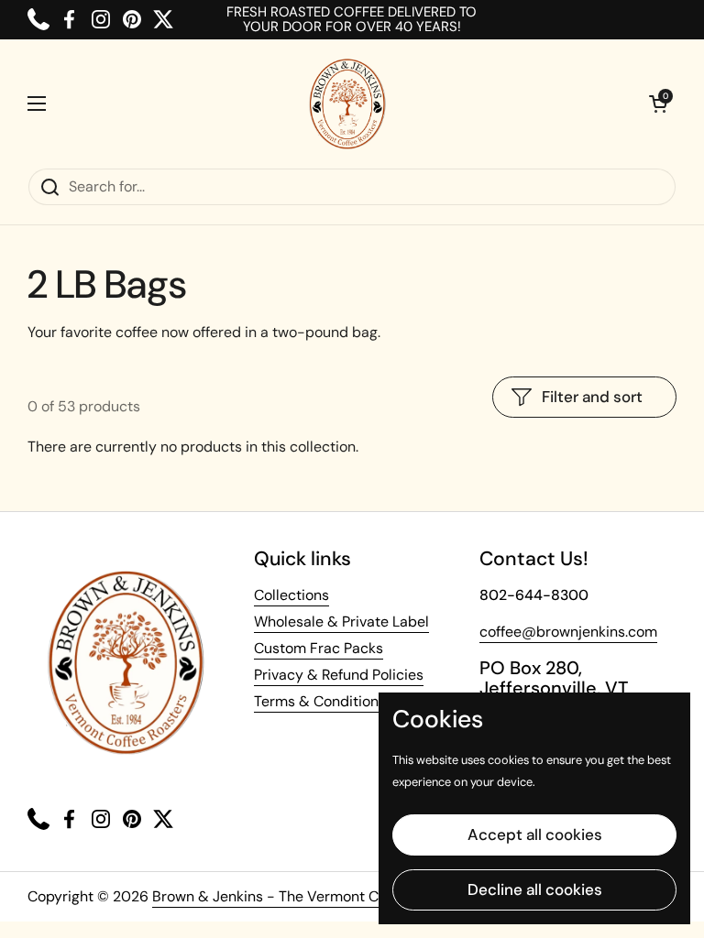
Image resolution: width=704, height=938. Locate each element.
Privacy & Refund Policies (339, 674)
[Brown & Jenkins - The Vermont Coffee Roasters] (347, 103)
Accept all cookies (535, 834)
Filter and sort (592, 397)
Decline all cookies (535, 889)
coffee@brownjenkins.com (568, 631)
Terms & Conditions (320, 701)
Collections (291, 595)
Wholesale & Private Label (341, 621)
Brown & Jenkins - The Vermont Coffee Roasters (315, 896)
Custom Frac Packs (318, 648)
